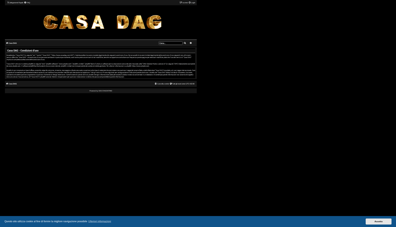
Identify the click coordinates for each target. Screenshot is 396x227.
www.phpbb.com (15, 66)
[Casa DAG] (102, 22)
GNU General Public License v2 (154, 64)
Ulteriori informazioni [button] (99, 221)
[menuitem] (27, 2)
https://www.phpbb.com (140, 66)
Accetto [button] (378, 221)
